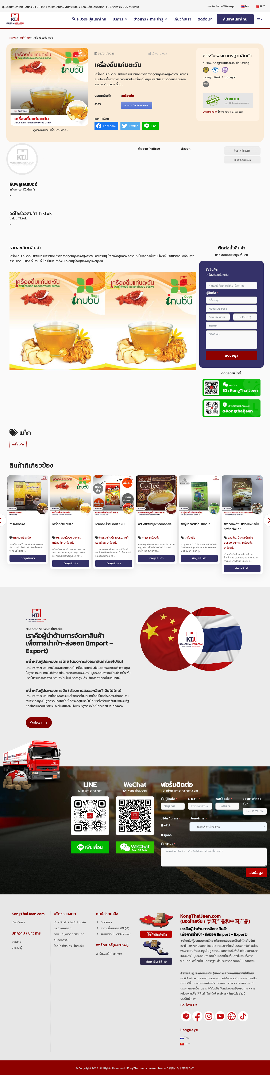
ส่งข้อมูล (232, 355)
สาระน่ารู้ (17, 948)
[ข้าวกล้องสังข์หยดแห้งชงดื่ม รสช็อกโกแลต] (242, 495)
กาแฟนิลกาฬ (17, 524)
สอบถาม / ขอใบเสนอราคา (137, 105)
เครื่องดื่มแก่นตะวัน (63, 524)
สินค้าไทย (25, 38)
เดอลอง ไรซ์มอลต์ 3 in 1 (109, 524)
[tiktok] (243, 1016)
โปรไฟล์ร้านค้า (242, 151)
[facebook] (197, 1016)
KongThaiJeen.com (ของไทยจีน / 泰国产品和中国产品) (160, 1068)
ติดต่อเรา (36, 722)
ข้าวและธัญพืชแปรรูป (110, 538)
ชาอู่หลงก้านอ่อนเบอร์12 (195, 524)
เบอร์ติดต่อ (222, 799)
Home (13, 38)
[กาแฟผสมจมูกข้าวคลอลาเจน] (156, 495)
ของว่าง (232, 538)
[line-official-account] (186, 1016)
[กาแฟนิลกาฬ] (27, 495)
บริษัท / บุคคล (169, 818)
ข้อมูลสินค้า (28, 558)
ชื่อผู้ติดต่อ (168, 799)
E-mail (193, 799)
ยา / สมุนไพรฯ (64, 538)
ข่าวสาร (16, 942)
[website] (231, 1016)
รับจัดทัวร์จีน (61, 940)
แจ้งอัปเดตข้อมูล (242, 160)
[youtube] (220, 1016)
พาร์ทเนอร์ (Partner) (109, 953)
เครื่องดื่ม (128, 96)
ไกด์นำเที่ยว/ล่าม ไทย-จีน (69, 946)
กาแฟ (16, 538)
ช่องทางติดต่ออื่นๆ (252, 801)
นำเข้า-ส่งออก (62, 928)
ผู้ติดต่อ (211, 293)
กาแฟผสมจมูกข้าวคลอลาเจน (155, 524)
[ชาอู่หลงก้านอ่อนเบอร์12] (199, 495)
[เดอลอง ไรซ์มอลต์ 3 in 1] (113, 495)
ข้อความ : (167, 844)
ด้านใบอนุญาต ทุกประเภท (69, 934)
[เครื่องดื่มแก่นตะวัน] (70, 495)
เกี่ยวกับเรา (18, 922)
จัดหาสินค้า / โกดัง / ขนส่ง (70, 922)
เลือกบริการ (196, 818)
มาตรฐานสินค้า (210, 111)
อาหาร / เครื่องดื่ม (242, 543)
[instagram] (209, 1016)
